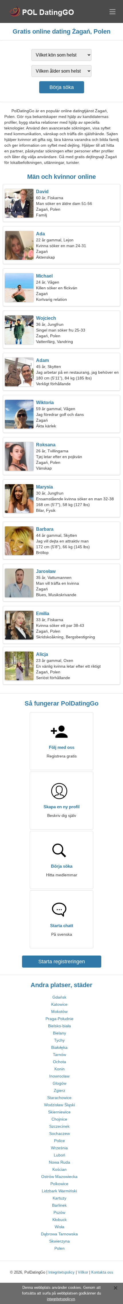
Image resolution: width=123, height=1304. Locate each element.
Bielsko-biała (59, 1026)
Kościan (59, 1169)
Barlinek (59, 1205)
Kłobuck (59, 1219)
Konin (59, 1069)
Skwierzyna (59, 1241)
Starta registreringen (61, 961)
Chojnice (59, 1119)
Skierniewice (59, 1112)
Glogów (59, 1083)
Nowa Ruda (59, 1162)
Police (59, 1140)
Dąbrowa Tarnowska (59, 1234)
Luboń (59, 1155)
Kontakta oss (102, 1272)
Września (59, 1148)
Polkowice (59, 1183)
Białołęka (59, 1047)
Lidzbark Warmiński (59, 1191)
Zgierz (59, 1090)
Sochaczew (59, 1133)
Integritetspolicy (61, 1272)
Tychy (59, 1040)
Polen (59, 1248)
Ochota (59, 1061)
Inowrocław (59, 1076)
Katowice (59, 1004)
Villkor (83, 1272)
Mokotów (59, 1011)
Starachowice (59, 1097)
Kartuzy (59, 1198)
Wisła (59, 1226)
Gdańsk (59, 997)
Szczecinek (59, 1126)
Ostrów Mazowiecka (59, 1176)
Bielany (59, 1033)
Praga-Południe (59, 1018)
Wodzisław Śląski (59, 1105)
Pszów (59, 1212)
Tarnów (59, 1054)
